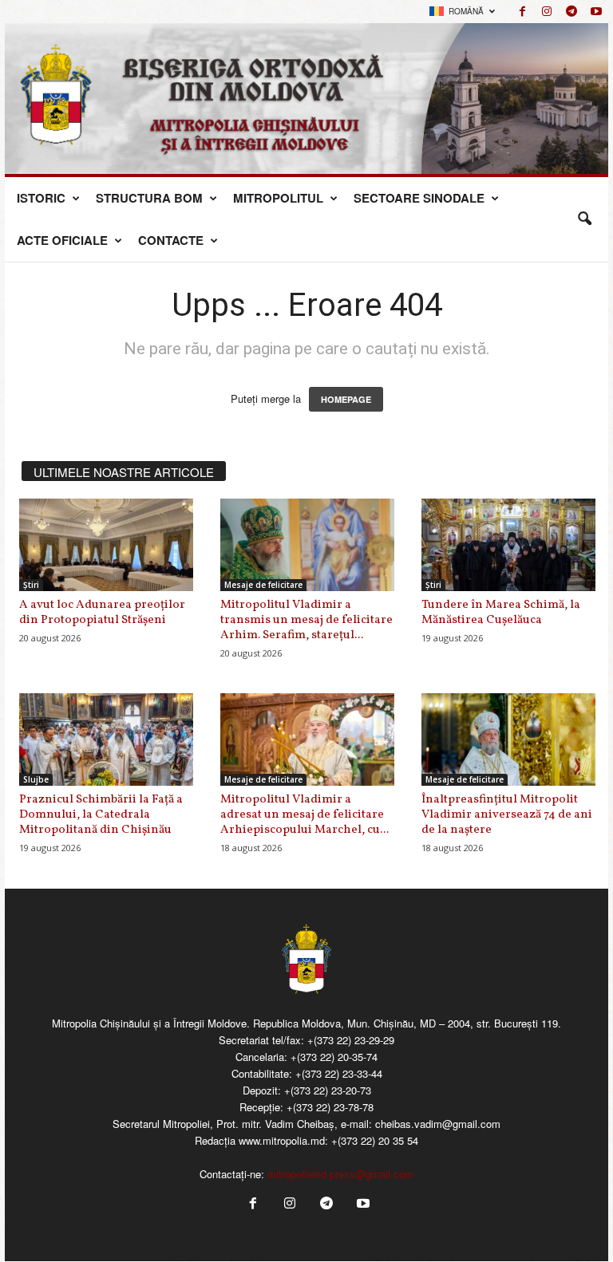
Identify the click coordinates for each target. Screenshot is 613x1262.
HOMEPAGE (346, 399)
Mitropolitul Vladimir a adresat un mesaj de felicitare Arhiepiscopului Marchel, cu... (304, 814)
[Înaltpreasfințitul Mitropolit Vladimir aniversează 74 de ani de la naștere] (508, 739)
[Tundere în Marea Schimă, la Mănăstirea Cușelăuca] (508, 545)
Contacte (171, 240)
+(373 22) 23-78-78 (330, 1106)
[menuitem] (462, 11)
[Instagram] (546, 11)
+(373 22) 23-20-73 (327, 1090)
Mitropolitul (278, 198)
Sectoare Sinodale (419, 198)
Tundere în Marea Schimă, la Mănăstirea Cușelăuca (500, 613)
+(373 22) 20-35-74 (334, 1056)
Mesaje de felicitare (263, 584)
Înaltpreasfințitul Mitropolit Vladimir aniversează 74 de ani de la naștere (506, 814)
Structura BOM (149, 198)
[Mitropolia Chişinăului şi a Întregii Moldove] (306, 98)
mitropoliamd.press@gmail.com (340, 1173)
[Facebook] (522, 11)
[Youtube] (596, 11)
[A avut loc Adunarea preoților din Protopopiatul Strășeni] (106, 545)
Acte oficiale (62, 240)
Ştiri (31, 584)
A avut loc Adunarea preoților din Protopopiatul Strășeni (102, 613)
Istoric (41, 198)
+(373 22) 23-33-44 (338, 1073)
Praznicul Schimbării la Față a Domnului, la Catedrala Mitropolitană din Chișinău (101, 814)
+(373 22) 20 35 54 (374, 1140)
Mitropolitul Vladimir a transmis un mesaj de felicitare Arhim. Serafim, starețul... (306, 620)
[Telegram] (571, 11)
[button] (584, 219)
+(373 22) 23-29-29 (350, 1039)
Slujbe (36, 779)
